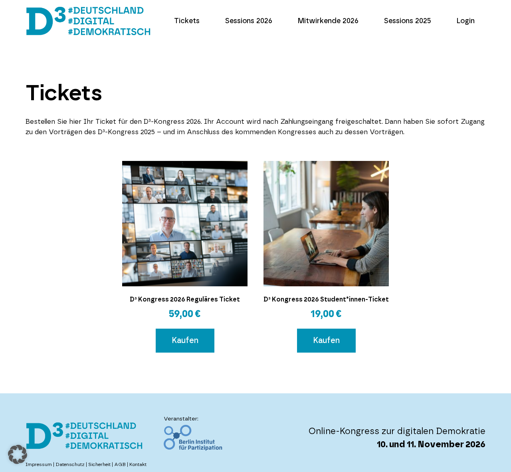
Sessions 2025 (407, 21)
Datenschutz (70, 464)
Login (465, 21)
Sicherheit (99, 464)
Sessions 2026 (248, 21)
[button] (17, 454)
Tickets (187, 21)
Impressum (39, 464)
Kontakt (138, 464)
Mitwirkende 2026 (327, 21)
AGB (120, 464)
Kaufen (185, 341)
